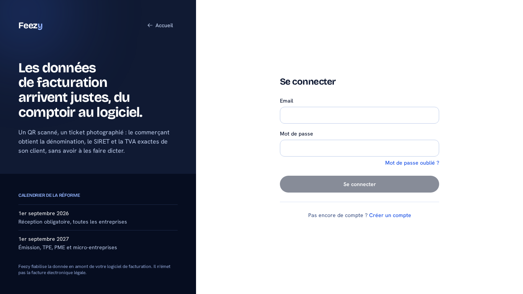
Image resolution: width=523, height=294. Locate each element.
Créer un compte (390, 215)
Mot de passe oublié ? (412, 162)
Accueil (164, 25)
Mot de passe (296, 133)
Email (286, 100)
